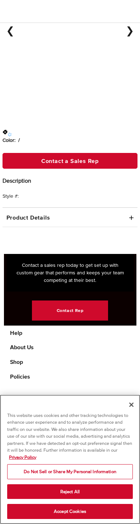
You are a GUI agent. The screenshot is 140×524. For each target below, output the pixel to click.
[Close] (131, 405)
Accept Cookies (70, 511)
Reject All (70, 491)
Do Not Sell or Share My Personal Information (70, 471)
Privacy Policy (22, 457)
